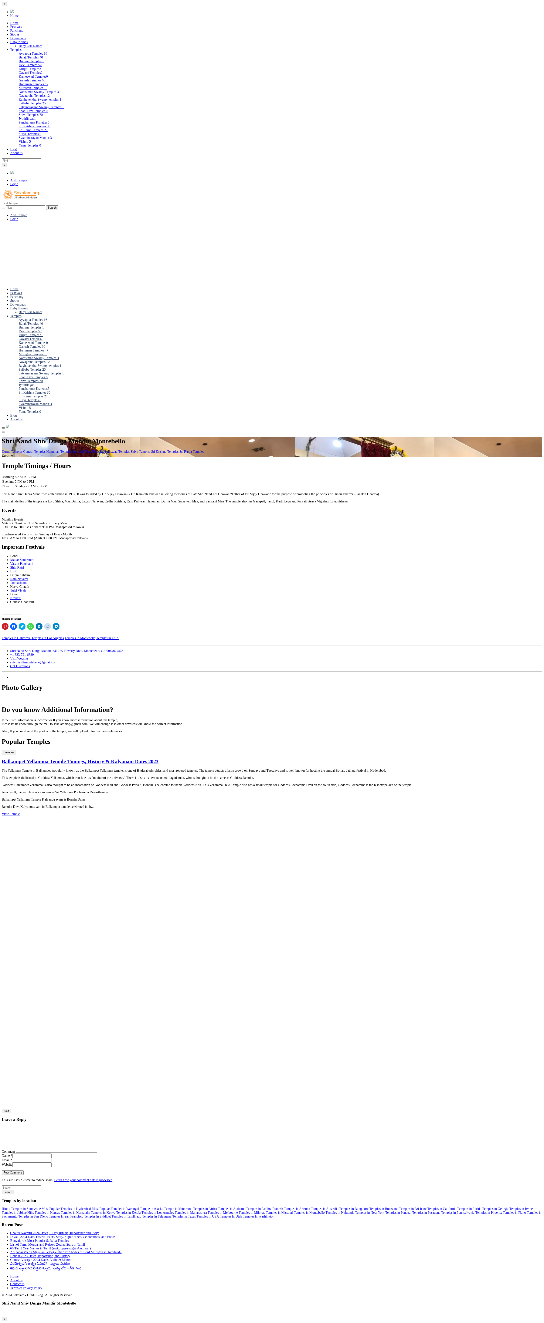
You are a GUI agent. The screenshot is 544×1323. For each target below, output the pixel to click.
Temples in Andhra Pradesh (264, 1209)
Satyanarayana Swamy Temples (41, 107)
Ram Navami (19, 579)
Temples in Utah (231, 1216)
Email (7, 1160)
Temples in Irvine (521, 1209)
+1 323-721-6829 (22, 654)
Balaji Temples (31, 57)
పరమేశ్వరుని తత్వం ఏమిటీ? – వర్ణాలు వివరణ (40, 1263)
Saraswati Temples (117, 451)
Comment (8, 1151)
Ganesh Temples (32, 80)
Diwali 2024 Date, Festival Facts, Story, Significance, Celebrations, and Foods (62, 1237)
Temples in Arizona (297, 1209)
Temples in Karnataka (75, 1212)
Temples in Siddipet (97, 1216)
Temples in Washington (258, 1216)
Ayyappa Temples (33, 53)
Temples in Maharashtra (191, 1212)
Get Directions (20, 666)
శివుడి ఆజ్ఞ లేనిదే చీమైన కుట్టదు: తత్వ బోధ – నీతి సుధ (45, 1268)
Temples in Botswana (383, 1209)
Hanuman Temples (33, 84)
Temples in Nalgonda (340, 1212)
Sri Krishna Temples (34, 126)
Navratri (15, 598)
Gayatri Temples (30, 72)
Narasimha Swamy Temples (39, 92)
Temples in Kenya (103, 1212)
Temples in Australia (324, 1209)
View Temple (11, 814)
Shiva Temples (31, 115)
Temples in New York (369, 1212)
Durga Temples (31, 69)
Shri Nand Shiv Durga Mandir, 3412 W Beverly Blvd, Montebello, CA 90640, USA (67, 651)
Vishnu (25, 141)
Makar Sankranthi (22, 560)
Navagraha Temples (34, 95)
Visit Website (19, 658)
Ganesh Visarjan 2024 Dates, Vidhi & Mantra (40, 1260)
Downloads (18, 38)
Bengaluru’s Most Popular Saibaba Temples (39, 1240)
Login (14, 184)
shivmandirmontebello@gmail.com (33, 662)
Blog (13, 149)
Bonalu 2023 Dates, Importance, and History (40, 1256)
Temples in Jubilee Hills (18, 1212)
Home (14, 15)
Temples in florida (469, 1209)
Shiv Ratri (17, 567)
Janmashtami (18, 583)
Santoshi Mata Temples (88, 451)
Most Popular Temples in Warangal (115, 1209)
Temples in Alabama (231, 1209)
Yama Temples (30, 145)
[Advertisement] (272, 254)
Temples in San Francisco (66, 1216)
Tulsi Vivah (18, 590)
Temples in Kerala (128, 1212)
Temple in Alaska (151, 1209)
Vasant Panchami (21, 563)
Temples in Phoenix (488, 1212)
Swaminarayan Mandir (35, 137)
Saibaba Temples (32, 103)
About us (16, 153)
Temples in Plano (514, 1212)
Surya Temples (30, 134)
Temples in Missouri (279, 1212)
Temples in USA (107, 638)
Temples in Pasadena (426, 1212)
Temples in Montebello (80, 638)
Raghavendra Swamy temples (40, 99)
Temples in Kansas (47, 1212)
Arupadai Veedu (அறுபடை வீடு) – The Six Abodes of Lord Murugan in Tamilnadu (66, 1252)
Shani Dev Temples (33, 111)
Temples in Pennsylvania (458, 1212)
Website (7, 1164)
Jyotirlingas (27, 118)
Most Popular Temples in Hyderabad (66, 1209)
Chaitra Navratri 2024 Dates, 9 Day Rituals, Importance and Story (54, 1233)
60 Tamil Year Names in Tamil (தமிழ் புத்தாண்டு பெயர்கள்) (50, 1248)
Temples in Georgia (495, 1209)
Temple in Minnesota (178, 1209)
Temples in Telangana (156, 1216)
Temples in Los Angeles (47, 638)
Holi (13, 571)
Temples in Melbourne (223, 1212)
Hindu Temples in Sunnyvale (21, 1209)
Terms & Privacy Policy (26, 1288)
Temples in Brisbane (412, 1209)
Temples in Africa (205, 1209)
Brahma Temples (31, 61)
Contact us (17, 1284)
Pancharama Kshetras (34, 122)
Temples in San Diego (33, 1216)
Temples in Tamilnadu (126, 1216)
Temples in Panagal (398, 1212)
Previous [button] (8, 752)
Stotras (14, 34)
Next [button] (6, 1110)
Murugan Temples (33, 88)
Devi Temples (30, 65)
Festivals (16, 26)
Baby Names (19, 42)
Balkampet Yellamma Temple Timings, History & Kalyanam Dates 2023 (80, 761)
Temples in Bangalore (353, 1209)
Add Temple (18, 180)
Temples (15, 49)
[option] (272, 787)
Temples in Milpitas (252, 1212)
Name (7, 1155)
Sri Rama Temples (33, 130)
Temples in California (16, 638)
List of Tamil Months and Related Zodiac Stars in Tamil (47, 1244)
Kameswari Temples (33, 76)
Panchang (16, 30)
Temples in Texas (184, 1216)
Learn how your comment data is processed (83, 1180)
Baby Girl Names (30, 46)
